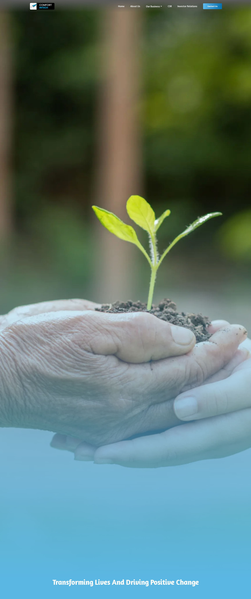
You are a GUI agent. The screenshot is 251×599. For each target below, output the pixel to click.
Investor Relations (187, 6)
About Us (135, 6)
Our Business (153, 6)
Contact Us (212, 6)
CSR (170, 6)
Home (121, 6)
